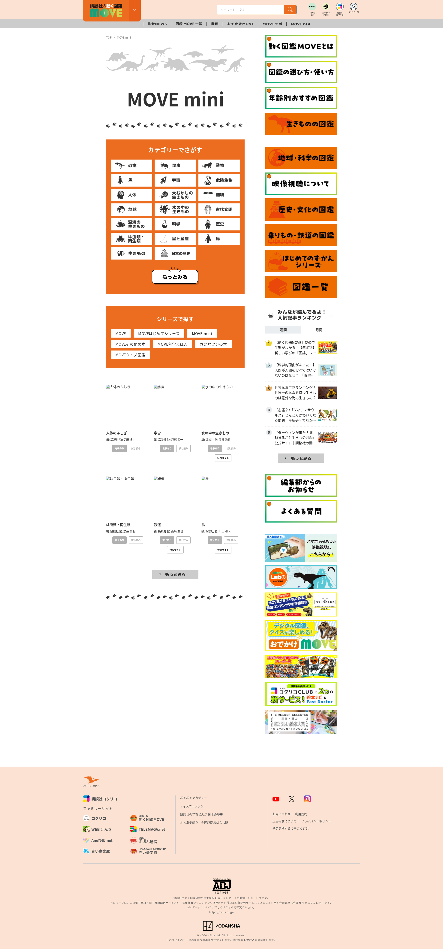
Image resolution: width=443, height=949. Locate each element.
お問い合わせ (281, 814)
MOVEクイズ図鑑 (130, 354)
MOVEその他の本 (130, 344)
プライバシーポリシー (316, 821)
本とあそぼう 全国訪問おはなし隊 (204, 822)
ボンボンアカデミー (193, 797)
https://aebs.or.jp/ (221, 912)
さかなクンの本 (213, 344)
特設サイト (223, 458)
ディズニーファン (192, 806)
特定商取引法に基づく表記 (290, 828)
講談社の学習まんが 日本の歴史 (201, 814)
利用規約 (301, 814)
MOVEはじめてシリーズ (159, 333)
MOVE (120, 333)
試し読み (136, 448)
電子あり (119, 448)
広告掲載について (284, 821)
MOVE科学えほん (173, 344)
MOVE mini (202, 333)
